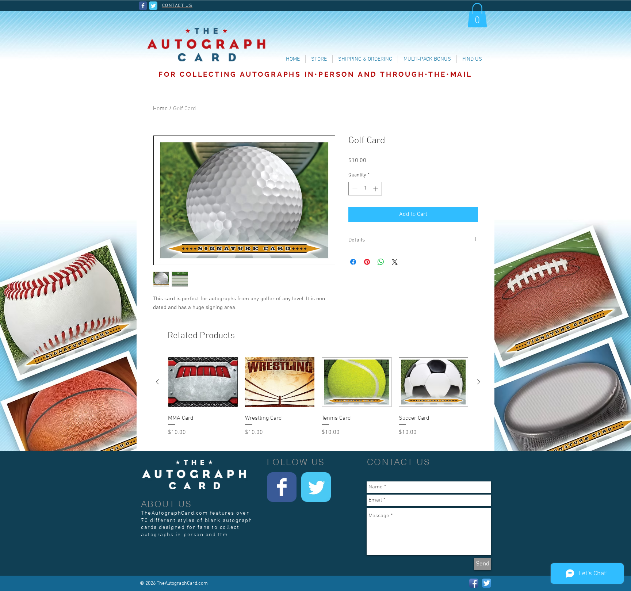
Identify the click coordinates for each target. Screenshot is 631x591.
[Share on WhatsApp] (380, 262)
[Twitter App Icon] (486, 583)
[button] (477, 15)
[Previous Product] (157, 381)
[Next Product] (478, 381)
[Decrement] (354, 188)
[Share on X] (394, 262)
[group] (318, 401)
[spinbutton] (365, 188)
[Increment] (376, 188)
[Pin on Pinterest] (367, 262)
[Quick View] (203, 382)
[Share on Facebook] (353, 262)
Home (160, 109)
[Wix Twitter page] (153, 5)
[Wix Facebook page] (143, 5)
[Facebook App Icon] (473, 583)
